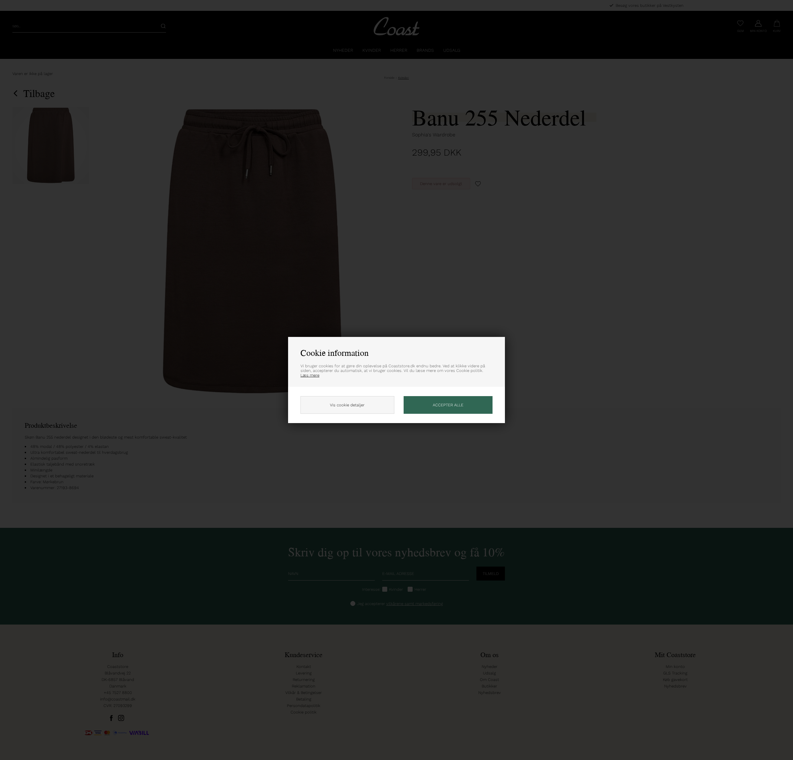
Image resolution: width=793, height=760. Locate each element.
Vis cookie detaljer (347, 405)
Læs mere (309, 375)
